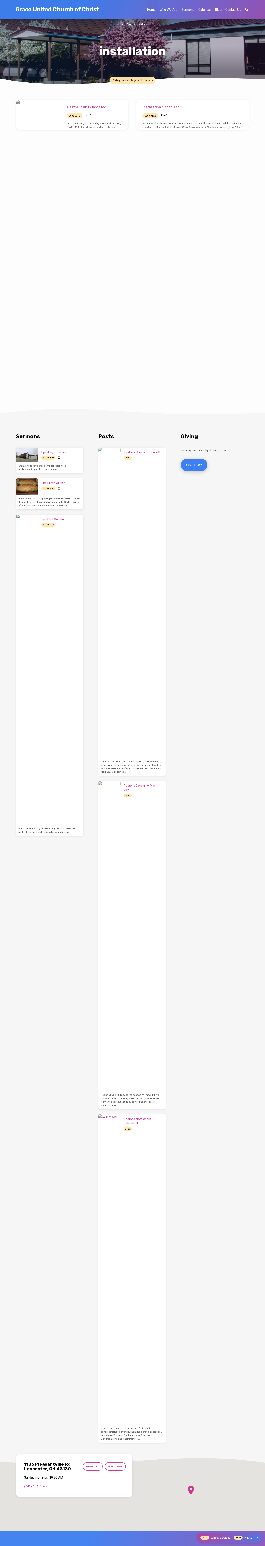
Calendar (204, 10)
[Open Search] (247, 9)
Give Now (194, 465)
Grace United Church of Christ (57, 9)
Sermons (187, 10)
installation (142, 24)
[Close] (257, 1537)
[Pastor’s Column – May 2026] (109, 936)
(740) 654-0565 (35, 1486)
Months (146, 80)
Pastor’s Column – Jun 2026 (143, 452)
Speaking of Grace (53, 452)
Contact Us (233, 10)
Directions (115, 1466)
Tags (134, 80)
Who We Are (168, 10)
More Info (92, 1466)
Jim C (88, 115)
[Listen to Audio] (59, 457)
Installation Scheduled (161, 107)
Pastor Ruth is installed (86, 107)
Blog (218, 10)
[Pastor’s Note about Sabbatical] (109, 1269)
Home (151, 10)
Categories (119, 80)
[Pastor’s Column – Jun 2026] (109, 603)
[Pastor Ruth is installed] (38, 112)
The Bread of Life (53, 483)
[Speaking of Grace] (27, 455)
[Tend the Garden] (27, 670)
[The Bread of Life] (27, 486)
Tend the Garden (52, 519)
